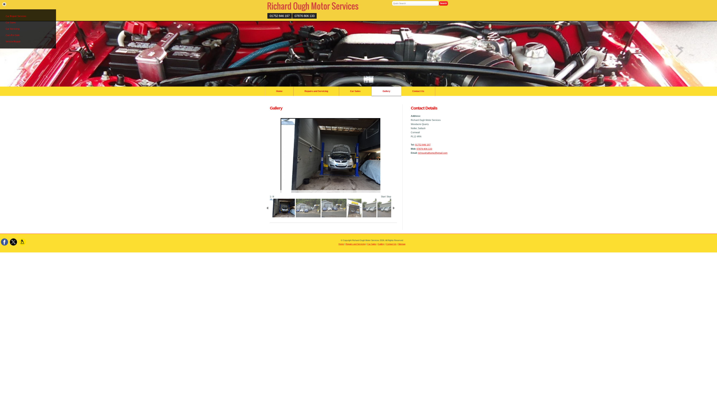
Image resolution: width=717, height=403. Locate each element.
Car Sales (11, 22)
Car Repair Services (16, 16)
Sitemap (401, 244)
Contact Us (418, 91)
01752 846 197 (280, 16)
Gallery (386, 91)
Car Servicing (12, 29)
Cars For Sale (13, 35)
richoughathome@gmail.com (432, 153)
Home (279, 91)
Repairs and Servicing (316, 91)
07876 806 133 (304, 16)
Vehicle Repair (13, 41)
